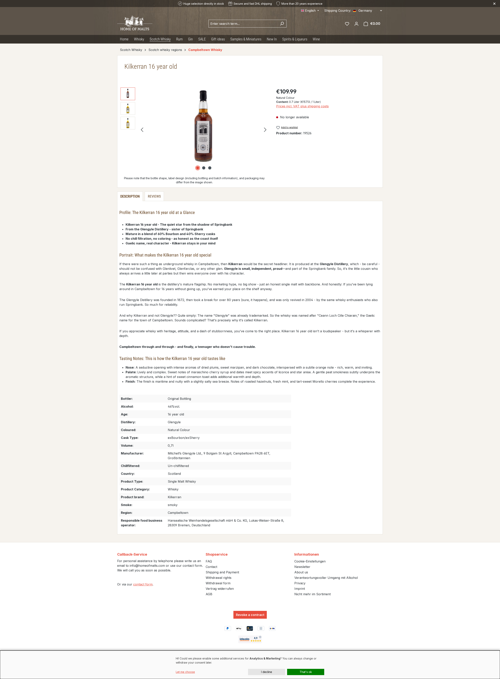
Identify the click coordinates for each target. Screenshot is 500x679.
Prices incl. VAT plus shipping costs (302, 106)
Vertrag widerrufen (220, 589)
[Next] (265, 129)
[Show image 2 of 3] (203, 167)
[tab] (130, 196)
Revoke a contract (250, 615)
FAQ (209, 561)
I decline (266, 672)
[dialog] (250, 664)
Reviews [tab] (154, 196)
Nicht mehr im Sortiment (312, 594)
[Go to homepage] (134, 23)
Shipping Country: (337, 10)
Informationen (306, 554)
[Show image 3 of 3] (209, 167)
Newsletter (302, 567)
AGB (209, 594)
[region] (194, 129)
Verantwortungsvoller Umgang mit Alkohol (326, 578)
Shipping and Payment (222, 572)
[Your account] (356, 24)
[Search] (282, 24)
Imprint (299, 589)
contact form (143, 584)
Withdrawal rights (218, 578)
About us (301, 572)
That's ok (306, 672)
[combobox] (243, 24)
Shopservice (217, 554)
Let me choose (185, 672)
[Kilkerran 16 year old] (204, 129)
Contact (211, 567)
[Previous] (142, 129)
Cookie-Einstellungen (310, 561)
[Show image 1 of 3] (197, 167)
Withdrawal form (218, 583)
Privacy (299, 583)
